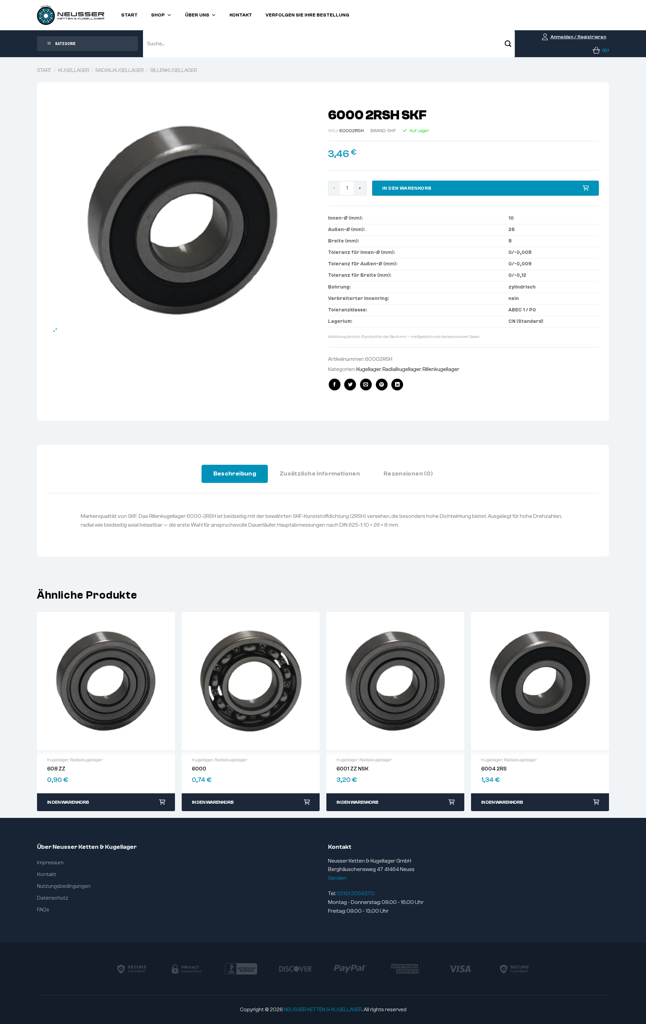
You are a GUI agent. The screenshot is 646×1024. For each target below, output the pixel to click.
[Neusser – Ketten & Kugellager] (70, 15)
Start (129, 15)
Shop (158, 15)
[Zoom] (55, 330)
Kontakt (240, 15)
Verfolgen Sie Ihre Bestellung (307, 15)
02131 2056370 (355, 893)
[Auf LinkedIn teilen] (397, 384)
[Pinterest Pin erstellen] (382, 384)
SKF (391, 131)
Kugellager (73, 70)
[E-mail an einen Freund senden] (366, 384)
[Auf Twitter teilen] (350, 384)
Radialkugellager (120, 70)
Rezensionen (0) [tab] (408, 473)
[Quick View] (106, 681)
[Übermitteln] (508, 43)
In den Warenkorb (407, 188)
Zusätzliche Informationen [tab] (320, 473)
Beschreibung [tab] (234, 473)
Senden (337, 878)
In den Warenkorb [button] (68, 802)
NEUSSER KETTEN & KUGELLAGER (323, 1010)
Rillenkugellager (173, 70)
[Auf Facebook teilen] (334, 384)
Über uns (197, 15)
